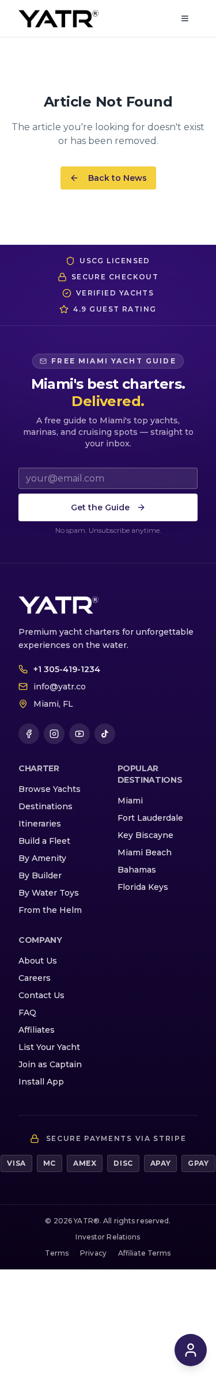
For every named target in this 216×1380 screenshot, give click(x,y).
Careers (34, 978)
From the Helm (50, 910)
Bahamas (137, 870)
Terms (57, 1253)
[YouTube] (79, 733)
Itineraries (39, 823)
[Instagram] (54, 733)
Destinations (45, 806)
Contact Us (41, 995)
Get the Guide (100, 507)
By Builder (40, 875)
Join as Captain (50, 1064)
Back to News (117, 178)
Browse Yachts (49, 789)
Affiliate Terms (144, 1253)
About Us (37, 961)
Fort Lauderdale (150, 818)
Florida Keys (143, 887)
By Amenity (42, 858)
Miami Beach (145, 852)
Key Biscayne (145, 835)
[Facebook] (28, 733)
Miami (130, 800)
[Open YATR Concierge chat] (191, 1350)
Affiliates (36, 1030)
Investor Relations (107, 1237)
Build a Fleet (44, 841)
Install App (41, 1081)
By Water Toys (48, 893)
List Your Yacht (49, 1047)
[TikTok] (104, 733)
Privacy (93, 1253)
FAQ (27, 1012)
